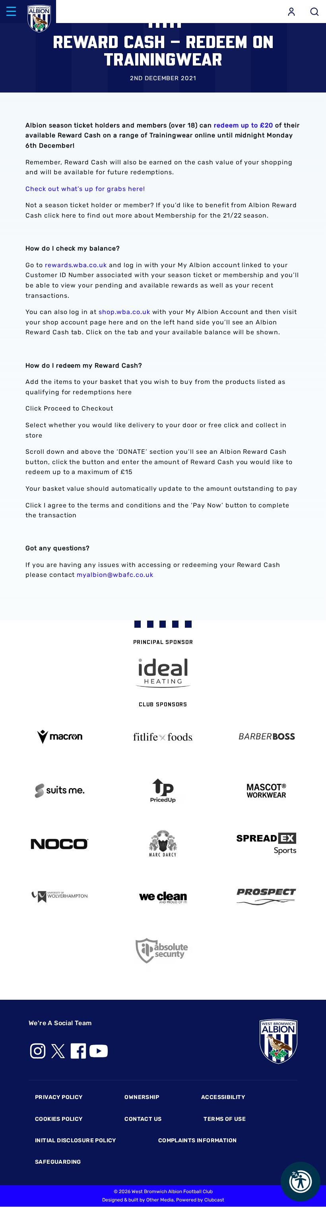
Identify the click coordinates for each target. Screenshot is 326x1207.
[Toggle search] (314, 11)
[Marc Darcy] (163, 844)
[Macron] (59, 736)
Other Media (160, 1200)
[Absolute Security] (163, 950)
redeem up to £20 (243, 125)
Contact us (142, 1119)
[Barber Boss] (266, 737)
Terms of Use (225, 1119)
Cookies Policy (58, 1119)
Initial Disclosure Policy (75, 1140)
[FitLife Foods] (163, 737)
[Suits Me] (59, 790)
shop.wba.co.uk (124, 312)
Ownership (141, 1097)
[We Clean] (163, 897)
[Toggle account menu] (291, 11)
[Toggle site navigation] (11, 11)
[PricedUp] (163, 790)
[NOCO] (59, 844)
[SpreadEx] (266, 844)
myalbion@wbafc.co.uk (115, 574)
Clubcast (214, 1200)
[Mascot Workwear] (266, 790)
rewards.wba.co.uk (76, 265)
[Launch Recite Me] (300, 1181)
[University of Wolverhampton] (59, 897)
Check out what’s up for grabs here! (85, 189)
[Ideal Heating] (163, 673)
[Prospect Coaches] (266, 897)
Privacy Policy (58, 1097)
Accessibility (223, 1097)
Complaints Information (197, 1140)
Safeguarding (58, 1162)
